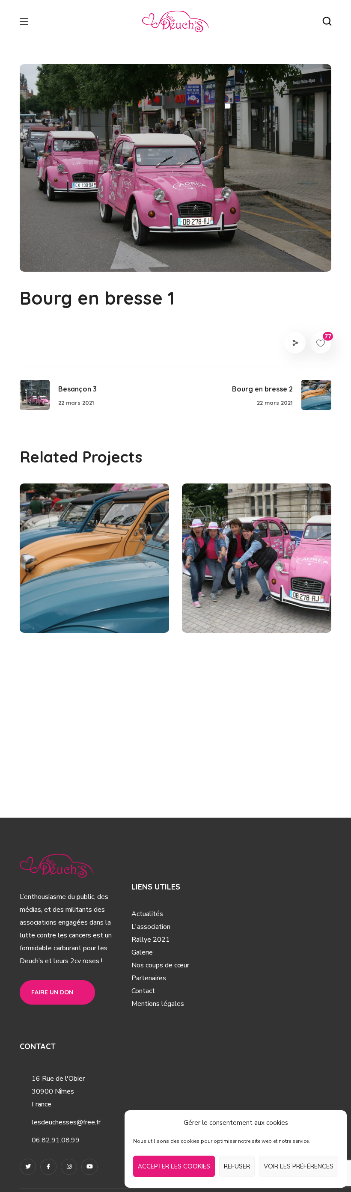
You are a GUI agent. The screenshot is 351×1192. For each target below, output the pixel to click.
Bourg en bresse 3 (248, 599)
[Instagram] (69, 1167)
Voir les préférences (298, 1166)
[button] (327, 21)
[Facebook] (48, 1167)
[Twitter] (28, 1167)
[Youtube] (89, 1167)
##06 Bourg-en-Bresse (81, 613)
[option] (94, 564)
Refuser (237, 1166)
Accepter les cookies (174, 1166)
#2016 (297, 613)
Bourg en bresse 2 (86, 599)
